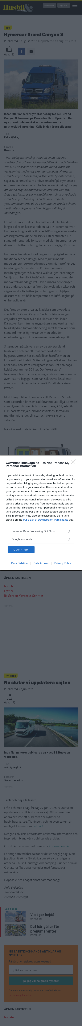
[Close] (74, 463)
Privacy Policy (62, 563)
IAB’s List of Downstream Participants (45, 519)
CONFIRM (21, 549)
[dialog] (41, 513)
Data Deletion (19, 563)
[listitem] (41, 531)
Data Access (41, 563)
